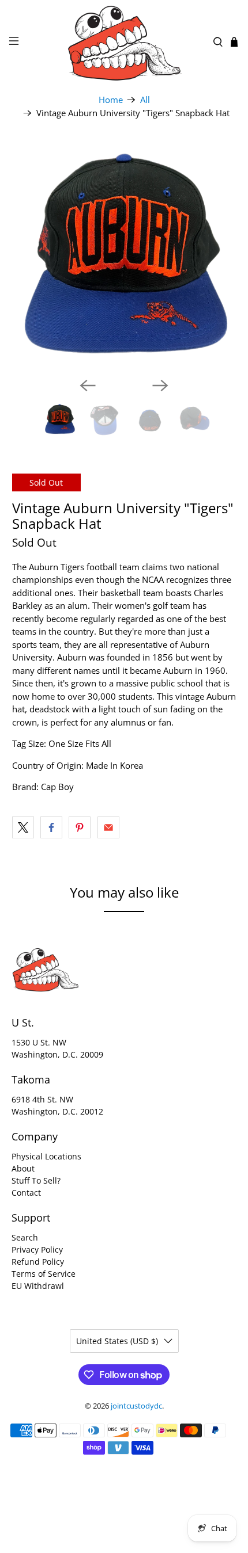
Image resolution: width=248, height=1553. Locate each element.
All (145, 100)
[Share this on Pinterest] (80, 827)
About (23, 1168)
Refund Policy (38, 1261)
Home (111, 100)
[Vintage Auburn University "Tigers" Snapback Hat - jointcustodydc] (124, 256)
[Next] (160, 385)
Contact (26, 1192)
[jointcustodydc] (124, 42)
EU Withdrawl (38, 1285)
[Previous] (87, 385)
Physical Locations (46, 1156)
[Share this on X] (23, 827)
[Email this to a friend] (108, 827)
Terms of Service (44, 1273)
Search (25, 1237)
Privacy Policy (37, 1249)
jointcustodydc (136, 1406)
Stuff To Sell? (36, 1180)
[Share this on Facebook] (51, 827)
